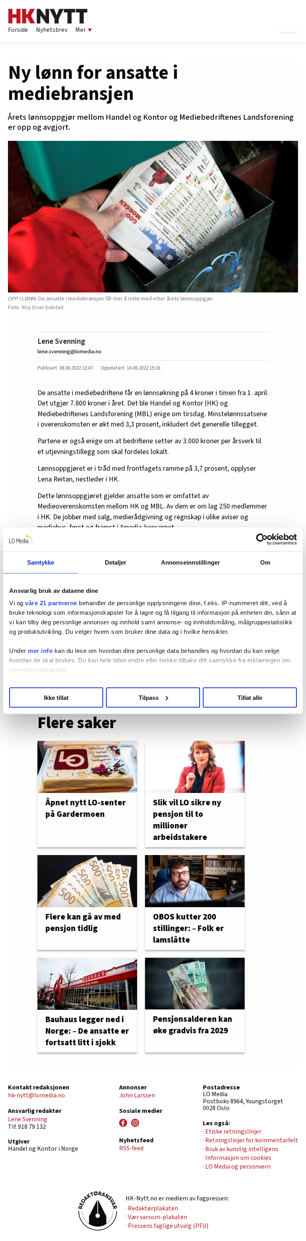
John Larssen (137, 1095)
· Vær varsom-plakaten (156, 1217)
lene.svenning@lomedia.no (69, 351)
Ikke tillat (56, 697)
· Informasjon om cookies (237, 1157)
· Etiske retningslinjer (232, 1131)
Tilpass (149, 697)
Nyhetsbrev (51, 29)
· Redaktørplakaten (152, 1208)
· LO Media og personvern (237, 1166)
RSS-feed (131, 1148)
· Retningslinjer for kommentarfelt (250, 1140)
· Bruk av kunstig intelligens (240, 1149)
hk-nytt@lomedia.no (36, 1095)
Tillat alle (249, 697)
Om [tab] (265, 562)
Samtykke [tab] (41, 562)
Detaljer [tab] (116, 562)
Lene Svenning (61, 341)
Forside (18, 29)
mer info (40, 650)
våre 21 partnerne (51, 603)
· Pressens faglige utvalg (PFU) (167, 1226)
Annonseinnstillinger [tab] (190, 562)
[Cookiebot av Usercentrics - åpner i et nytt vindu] (262, 539)
